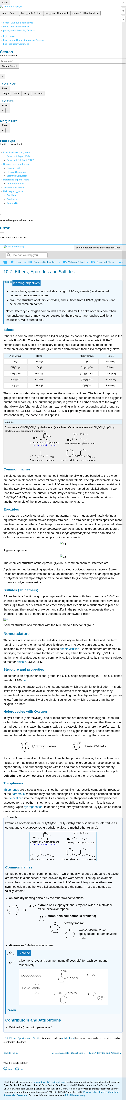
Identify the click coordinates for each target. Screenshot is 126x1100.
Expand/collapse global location (121, 261)
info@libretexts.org (75, 1095)
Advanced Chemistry (107, 262)
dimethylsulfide (69, 649)
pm (24, 680)
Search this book (8, 55)
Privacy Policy (90, 1092)
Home (18, 262)
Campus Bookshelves (45, 262)
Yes (10, 1069)
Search (9, 255)
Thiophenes (11, 789)
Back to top (9, 1053)
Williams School (76, 262)
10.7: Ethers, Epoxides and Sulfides (22, 1038)
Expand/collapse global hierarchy (7, 262)
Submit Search (9, 66)
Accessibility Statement (15, 1095)
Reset (5, 88)
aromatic (19, 794)
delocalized (16, 798)
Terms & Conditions (109, 1092)
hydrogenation (33, 807)
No (21, 1069)
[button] (12, 199)
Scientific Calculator (17, 175)
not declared (68, 1038)
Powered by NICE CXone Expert (50, 1082)
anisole (21, 662)
